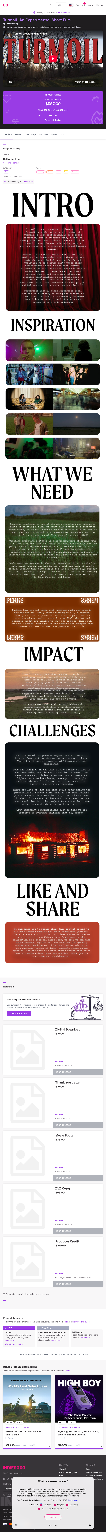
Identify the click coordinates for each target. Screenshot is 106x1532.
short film (74, 172)
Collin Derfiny (12, 23)
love (65, 172)
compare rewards (19, 1014)
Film (6, 172)
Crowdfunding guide (81, 1322)
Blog (61, 1476)
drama (50, 172)
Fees (88, 1469)
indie (58, 172)
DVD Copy (62, 1188)
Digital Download (68, 1029)
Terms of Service (10, 1513)
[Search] (51, 5)
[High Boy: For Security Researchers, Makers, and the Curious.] (79, 1399)
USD (59, 5)
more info (7, 163)
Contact (62, 1469)
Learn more (9, 1340)
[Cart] (77, 5)
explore (66, 1371)
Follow (53, 115)
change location (65, 12)
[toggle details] (50, 1448)
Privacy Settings (10, 1516)
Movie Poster (65, 1135)
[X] (8, 1479)
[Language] (71, 5)
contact (16, 163)
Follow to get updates (14, 1344)
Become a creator (94, 1476)
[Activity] (83, 5)
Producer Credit (67, 1241)
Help (66, 1322)
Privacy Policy (9, 1509)
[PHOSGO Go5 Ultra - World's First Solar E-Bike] (27, 1399)
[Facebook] (4, 1479)
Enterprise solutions (94, 1479)
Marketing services (94, 1472)
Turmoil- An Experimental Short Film (37, 19)
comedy (41, 172)
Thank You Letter (68, 1082)
